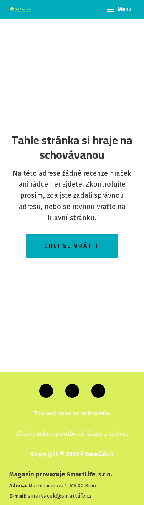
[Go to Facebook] (46, 391)
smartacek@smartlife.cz (60, 495)
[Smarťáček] (21, 9)
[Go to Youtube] (98, 391)
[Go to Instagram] (72, 391)
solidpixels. (95, 413)
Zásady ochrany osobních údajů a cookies (72, 433)
